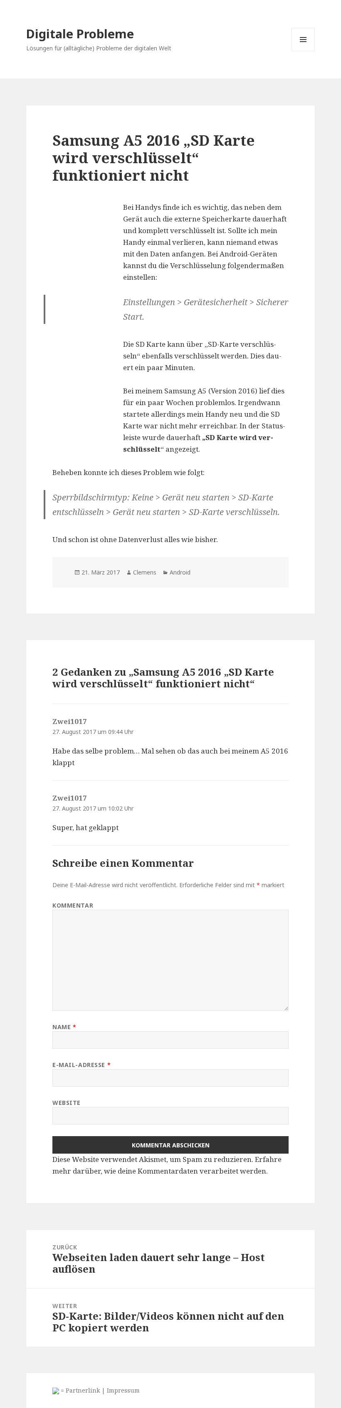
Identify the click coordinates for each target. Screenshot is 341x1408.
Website (66, 1103)
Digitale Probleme (80, 33)
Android (180, 572)
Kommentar (72, 905)
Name (64, 1027)
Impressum (123, 1390)
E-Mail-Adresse (81, 1065)
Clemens (144, 572)
